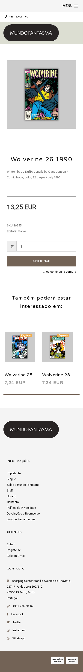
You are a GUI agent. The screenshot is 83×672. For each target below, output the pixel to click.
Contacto (13, 502)
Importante (14, 473)
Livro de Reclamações (21, 519)
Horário (11, 496)
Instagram (19, 630)
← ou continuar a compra (59, 271)
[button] (70, 6)
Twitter (17, 622)
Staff (10, 490)
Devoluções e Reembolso (23, 513)
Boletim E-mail (16, 556)
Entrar (11, 544)
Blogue (11, 479)
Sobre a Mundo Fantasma (23, 484)
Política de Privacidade (21, 507)
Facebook (17, 614)
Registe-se (14, 550)
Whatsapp (18, 638)
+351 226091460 (18, 16)
